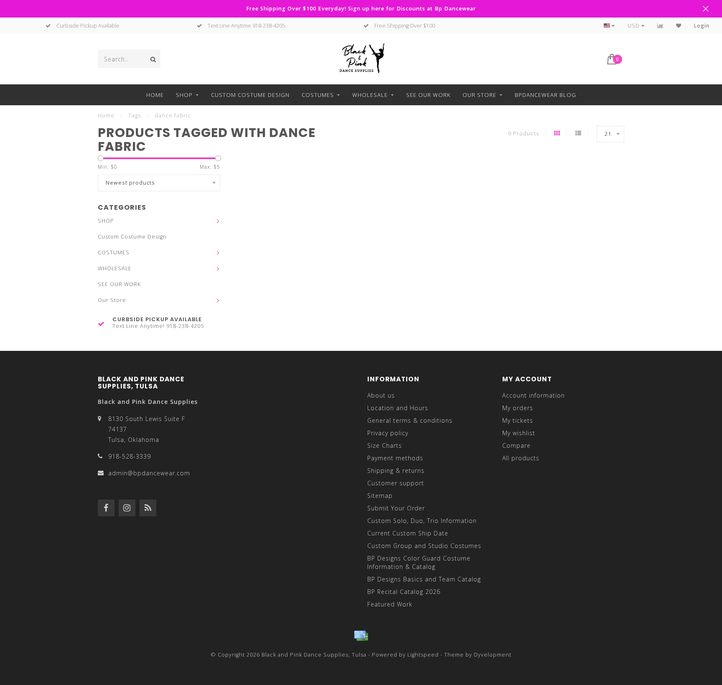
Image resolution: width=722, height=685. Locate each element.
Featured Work (389, 604)
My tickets (517, 420)
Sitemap (380, 496)
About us (381, 395)
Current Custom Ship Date (407, 533)
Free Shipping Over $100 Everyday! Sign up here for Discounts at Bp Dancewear (361, 8)
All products (520, 458)
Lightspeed (423, 654)
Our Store (479, 95)
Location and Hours (397, 408)
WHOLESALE (370, 95)
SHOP (184, 95)
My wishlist (518, 433)
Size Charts (384, 445)
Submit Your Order (396, 508)
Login (701, 25)
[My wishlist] (678, 25)
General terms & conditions (410, 420)
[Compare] (660, 25)
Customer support (395, 483)
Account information (533, 395)
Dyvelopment (492, 654)
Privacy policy (387, 433)
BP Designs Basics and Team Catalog (424, 579)
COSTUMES (318, 95)
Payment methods (395, 458)
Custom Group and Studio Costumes (424, 546)
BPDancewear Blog (545, 95)
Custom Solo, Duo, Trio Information (422, 521)
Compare (516, 445)
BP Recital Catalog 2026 (403, 592)
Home (155, 95)
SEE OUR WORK (428, 95)
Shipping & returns (396, 470)
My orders (517, 408)
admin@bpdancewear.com (149, 473)
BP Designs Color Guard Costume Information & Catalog (418, 562)
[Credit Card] (361, 635)
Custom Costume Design (250, 95)
